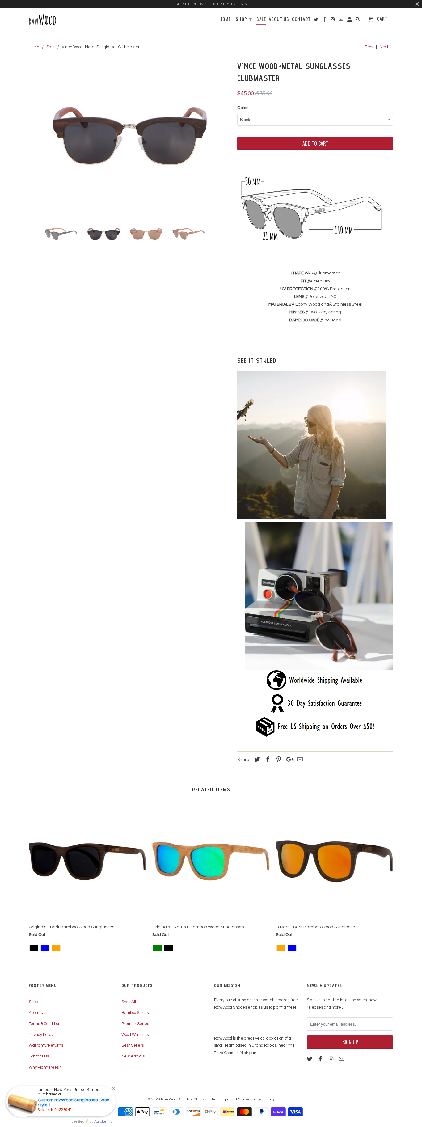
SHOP (244, 19)
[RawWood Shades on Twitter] (310, 1059)
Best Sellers (132, 1045)
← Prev (366, 47)
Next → (386, 47)
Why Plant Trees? (45, 1067)
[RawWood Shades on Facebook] (321, 1059)
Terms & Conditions (45, 1024)
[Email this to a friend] (299, 760)
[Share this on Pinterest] (278, 760)
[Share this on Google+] (288, 760)
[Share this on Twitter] (256, 760)
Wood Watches (135, 1034)
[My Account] (350, 20)
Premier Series (135, 1024)
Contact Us (39, 1056)
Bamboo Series (135, 1012)
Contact (301, 19)
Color (242, 108)
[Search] (358, 20)
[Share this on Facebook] (267, 760)
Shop (33, 1002)
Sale (261, 19)
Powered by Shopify (258, 1099)
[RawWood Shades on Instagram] (331, 1059)
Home (225, 19)
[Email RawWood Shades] (342, 1059)
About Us (37, 1012)
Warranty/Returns (46, 1045)
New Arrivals (133, 1056)
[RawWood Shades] (59, 20)
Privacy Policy (41, 1034)
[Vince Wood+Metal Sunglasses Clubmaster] (130, 136)
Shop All (128, 1002)
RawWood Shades (176, 1099)
